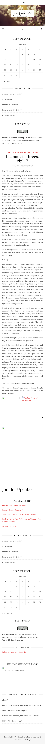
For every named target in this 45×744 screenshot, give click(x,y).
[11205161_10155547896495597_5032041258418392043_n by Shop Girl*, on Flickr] (22, 677)
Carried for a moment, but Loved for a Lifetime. (21, 715)
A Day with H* (8, 99)
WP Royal (28, 740)
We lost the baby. (9, 526)
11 (22, 59)
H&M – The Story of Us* (12, 721)
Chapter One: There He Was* (14, 505)
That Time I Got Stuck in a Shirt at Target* (19, 514)
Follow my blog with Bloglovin (14, 652)
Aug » (9, 81)
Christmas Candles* (10, 104)
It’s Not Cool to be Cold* (12, 94)
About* (5, 700)
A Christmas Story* (9, 115)
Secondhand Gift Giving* (11, 110)
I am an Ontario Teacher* (12, 510)
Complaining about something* (22, 153)
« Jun (4, 81)
